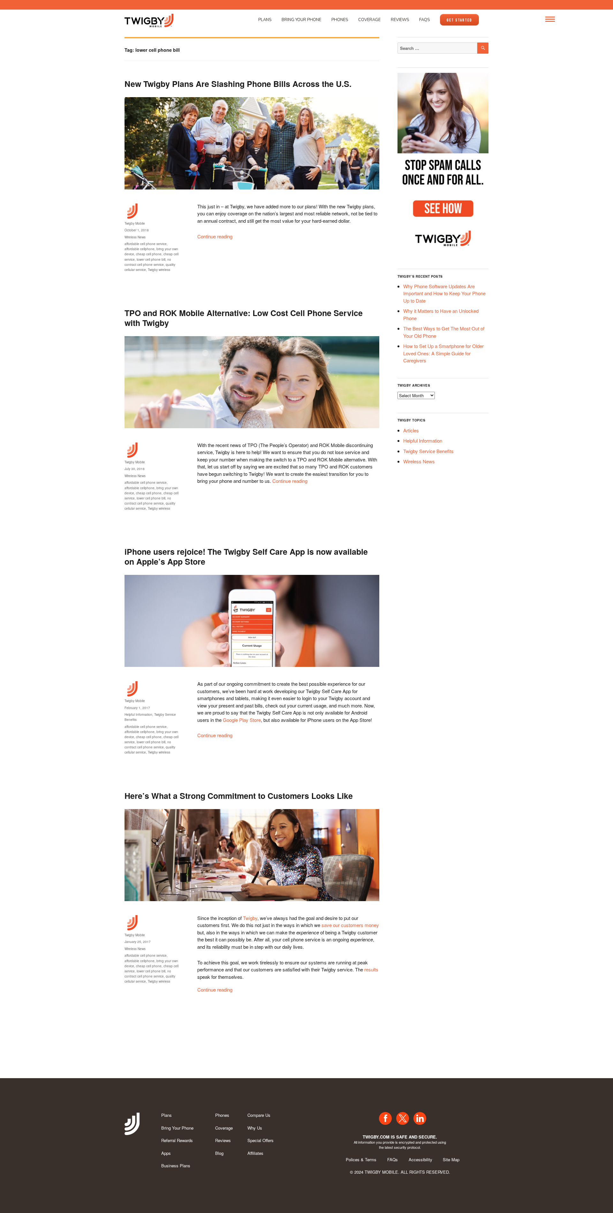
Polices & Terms (361, 1159)
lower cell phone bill (151, 259)
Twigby (250, 918)
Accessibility (420, 1159)
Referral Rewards (177, 1140)
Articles (411, 430)
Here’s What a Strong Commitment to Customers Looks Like (239, 795)
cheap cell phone (149, 254)
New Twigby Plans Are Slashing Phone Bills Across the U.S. (238, 83)
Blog (219, 1153)
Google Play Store (242, 719)
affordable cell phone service (146, 244)
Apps (166, 1153)
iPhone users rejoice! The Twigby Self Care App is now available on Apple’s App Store (246, 556)
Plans (264, 20)
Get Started (459, 20)
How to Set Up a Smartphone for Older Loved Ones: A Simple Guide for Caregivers (443, 353)
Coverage (369, 20)
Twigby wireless (159, 269)
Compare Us (258, 1115)
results (371, 969)
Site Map (451, 1159)
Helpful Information (138, 714)
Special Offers (260, 1140)
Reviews (400, 20)
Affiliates (255, 1153)
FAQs (424, 20)
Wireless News (135, 237)
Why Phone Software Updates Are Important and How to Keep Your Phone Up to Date (444, 293)
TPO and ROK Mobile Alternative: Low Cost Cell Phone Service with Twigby (244, 317)
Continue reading (214, 236)
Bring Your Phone (301, 20)
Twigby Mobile (135, 223)
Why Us (254, 1128)
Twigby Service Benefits (428, 451)
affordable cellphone (140, 249)
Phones (339, 20)
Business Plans (175, 1166)
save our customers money (350, 925)
